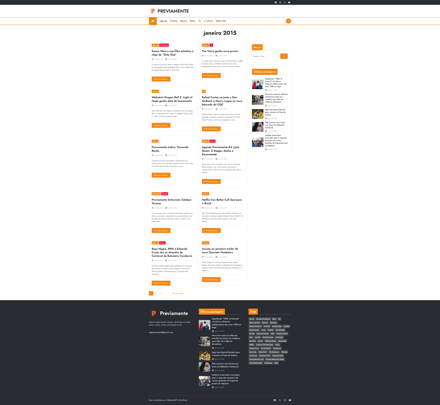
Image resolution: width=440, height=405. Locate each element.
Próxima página (178, 293)
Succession (277, 348)
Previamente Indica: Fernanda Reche (170, 148)
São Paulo (252, 352)
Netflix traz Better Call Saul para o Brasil (222, 201)
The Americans (274, 352)
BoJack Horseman (255, 326)
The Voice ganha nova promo (220, 51)
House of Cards (282, 333)
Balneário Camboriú (263, 319)
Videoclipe (164, 45)
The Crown (253, 355)
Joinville (257, 337)
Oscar (277, 344)
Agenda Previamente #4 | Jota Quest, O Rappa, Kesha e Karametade (220, 150)
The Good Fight (264, 355)
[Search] (284, 56)
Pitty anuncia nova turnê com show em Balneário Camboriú (275, 125)
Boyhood (267, 326)
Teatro (212, 141)
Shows (162, 243)
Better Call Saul (254, 322)
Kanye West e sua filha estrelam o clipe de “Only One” (173, 52)
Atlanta (251, 319)
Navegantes (282, 341)
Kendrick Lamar (268, 337)
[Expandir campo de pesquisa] (288, 21)
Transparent (268, 363)
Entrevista (156, 194)
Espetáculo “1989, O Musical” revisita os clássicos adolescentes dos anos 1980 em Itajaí (276, 83)
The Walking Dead (255, 363)
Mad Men (252, 341)
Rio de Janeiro (266, 348)
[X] (285, 2)
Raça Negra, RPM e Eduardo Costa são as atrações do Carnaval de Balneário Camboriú (172, 252)
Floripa (251, 333)
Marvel (260, 341)
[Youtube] (289, 2)
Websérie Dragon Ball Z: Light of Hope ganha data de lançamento (172, 99)
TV (211, 45)
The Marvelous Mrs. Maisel (275, 359)
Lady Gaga (279, 337)
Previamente (173, 11)
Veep (276, 363)
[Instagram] (280, 2)
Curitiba (286, 326)
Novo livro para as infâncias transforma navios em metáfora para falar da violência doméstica (276, 98)
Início (153, 21)
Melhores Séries (270, 341)
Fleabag (270, 330)
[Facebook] (276, 2)
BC (279, 319)
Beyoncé (265, 322)
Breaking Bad (276, 326)
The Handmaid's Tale (256, 359)
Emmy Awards (254, 330)
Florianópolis (280, 330)
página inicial (254, 348)
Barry (274, 319)
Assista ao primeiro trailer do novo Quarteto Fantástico (220, 250)
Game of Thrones (262, 333)
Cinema (155, 91)
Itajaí (251, 337)
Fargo (263, 330)
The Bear (284, 352)
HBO (272, 333)
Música (155, 45)
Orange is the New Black (264, 344)
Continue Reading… (161, 78)
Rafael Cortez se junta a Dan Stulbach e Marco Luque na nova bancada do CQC (222, 100)
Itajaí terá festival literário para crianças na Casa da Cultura (275, 112)
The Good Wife (277, 355)
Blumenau (273, 322)
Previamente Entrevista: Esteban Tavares (171, 201)
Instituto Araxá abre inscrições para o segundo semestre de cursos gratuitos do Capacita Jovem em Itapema (276, 140)
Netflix (251, 344)
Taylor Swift (263, 352)
